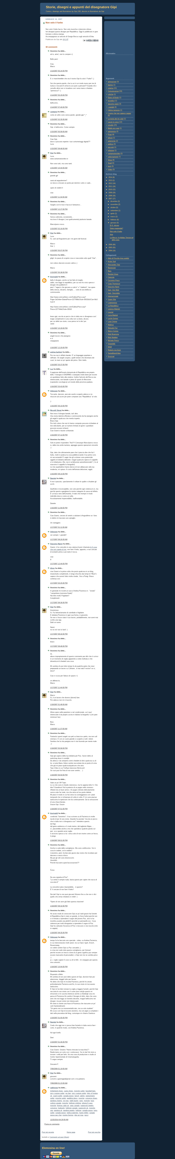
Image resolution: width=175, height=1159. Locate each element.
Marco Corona (113, 331)
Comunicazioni (113, 91)
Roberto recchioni (114, 350)
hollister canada (71, 1108)
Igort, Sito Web (113, 290)
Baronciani (112, 268)
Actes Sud (112, 261)
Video (110, 169)
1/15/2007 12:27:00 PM (59, 209)
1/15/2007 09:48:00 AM (58, 149)
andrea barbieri (56, 352)
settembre (114, 210)
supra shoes (68, 1091)
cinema (110, 88)
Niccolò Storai (55, 410)
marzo (113, 217)
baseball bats (90, 1091)
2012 (111, 183)
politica (110, 144)
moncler (81, 1098)
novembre (114, 204)
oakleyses (54, 1088)
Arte (111, 234)
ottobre (113, 207)
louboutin (61, 1108)
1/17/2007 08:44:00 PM (59, 634)
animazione (112, 82)
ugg (51, 1110)
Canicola (111, 277)
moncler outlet (79, 1091)
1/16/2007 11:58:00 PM (58, 508)
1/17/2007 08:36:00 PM (59, 603)
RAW (110, 347)
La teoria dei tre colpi (115, 119)
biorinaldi (54, 277)
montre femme (68, 1115)
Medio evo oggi (113, 128)
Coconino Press (114, 280)
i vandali (111, 107)
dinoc (52, 568)
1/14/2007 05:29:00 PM (59, 95)
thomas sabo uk (63, 1106)
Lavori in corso (113, 122)
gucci (86, 1115)
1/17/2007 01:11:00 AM (58, 527)
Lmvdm (110, 125)
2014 (111, 177)
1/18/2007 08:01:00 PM (59, 840)
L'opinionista (112, 303)
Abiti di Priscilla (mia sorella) (118, 258)
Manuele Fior (112, 328)
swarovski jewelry (86, 1106)
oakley (82, 1096)
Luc (51, 369)
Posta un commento (51, 1124)
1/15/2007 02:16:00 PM (59, 229)
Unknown (54, 391)
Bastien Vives (113, 274)
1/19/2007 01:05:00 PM (59, 1018)
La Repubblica (113, 306)
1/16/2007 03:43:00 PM (59, 386)
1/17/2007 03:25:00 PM (59, 583)
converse (53, 1108)
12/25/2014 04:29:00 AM (59, 1120)
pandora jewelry (69, 1110)
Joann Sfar (112, 299)
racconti (111, 147)
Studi (110, 163)
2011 (111, 186)
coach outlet (57, 1096)
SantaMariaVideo (114, 353)
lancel (77, 1096)
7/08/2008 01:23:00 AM (58, 1083)
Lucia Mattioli (113, 315)
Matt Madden (113, 337)
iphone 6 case (87, 1103)
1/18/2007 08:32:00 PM (59, 906)
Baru (109, 271)
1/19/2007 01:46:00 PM (59, 1042)
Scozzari (111, 356)
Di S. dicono (114, 225)
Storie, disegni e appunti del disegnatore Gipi (81, 7)
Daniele (53, 478)
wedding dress (72, 1098)
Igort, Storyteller (114, 293)
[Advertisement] (118, 37)
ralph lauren (74, 1101)
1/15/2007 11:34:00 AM (58, 197)
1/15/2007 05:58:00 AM (58, 132)
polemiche (111, 141)
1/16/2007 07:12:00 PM (59, 435)
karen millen (83, 1113)
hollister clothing (75, 1103)
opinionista (112, 131)
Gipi (52, 153)
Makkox (111, 325)
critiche (110, 94)
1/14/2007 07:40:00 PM (59, 107)
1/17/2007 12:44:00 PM (59, 564)
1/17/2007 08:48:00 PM (59, 646)
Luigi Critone (112, 322)
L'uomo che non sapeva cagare (119, 113)
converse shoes (91, 1098)
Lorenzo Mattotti (114, 309)
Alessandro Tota (114, 265)
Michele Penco (113, 341)
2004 (111, 251)
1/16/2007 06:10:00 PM (59, 406)
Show (110, 160)
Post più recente (48, 1132)
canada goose (68, 1096)
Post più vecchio (94, 1132)
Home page (71, 1132)
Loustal (110, 312)
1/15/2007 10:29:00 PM (59, 328)
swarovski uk (83, 1108)
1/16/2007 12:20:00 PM (59, 348)
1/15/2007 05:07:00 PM (59, 250)
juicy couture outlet (57, 1093)
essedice (111, 101)
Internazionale (113, 296)
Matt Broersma (113, 334)
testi (109, 166)
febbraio (113, 220)
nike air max (78, 1115)
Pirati (110, 135)
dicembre (114, 201)
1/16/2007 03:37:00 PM (59, 365)
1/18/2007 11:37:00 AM (58, 729)
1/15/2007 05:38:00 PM (59, 272)
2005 (111, 247)
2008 (111, 196)
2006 (111, 245)
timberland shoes (56, 1091)
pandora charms (56, 1101)
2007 (111, 199)
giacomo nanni (113, 104)
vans (81, 1101)
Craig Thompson (114, 284)
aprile (112, 213)
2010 (111, 189)
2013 (111, 180)
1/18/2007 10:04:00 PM (59, 967)
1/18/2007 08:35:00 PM (59, 933)
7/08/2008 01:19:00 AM (58, 1069)
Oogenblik (111, 344)
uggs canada (74, 1106)
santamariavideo (114, 154)
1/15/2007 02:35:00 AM (58, 119)
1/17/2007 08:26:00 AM (58, 539)
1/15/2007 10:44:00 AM (58, 168)
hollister (78, 1110)
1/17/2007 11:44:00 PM (58, 688)
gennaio (113, 223)
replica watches (72, 1113)
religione (111, 150)
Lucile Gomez (113, 318)
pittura (110, 138)
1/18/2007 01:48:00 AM (58, 704)
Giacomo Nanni (56, 544)
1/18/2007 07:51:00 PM (59, 809)
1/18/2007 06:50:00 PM (59, 775)
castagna (53, 112)
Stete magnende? (116, 228)
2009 (111, 193)
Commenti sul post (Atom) (59, 1137)
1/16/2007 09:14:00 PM (59, 474)
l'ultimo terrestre (114, 110)
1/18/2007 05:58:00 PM (59, 748)
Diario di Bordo (113, 98)
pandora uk (58, 1110)
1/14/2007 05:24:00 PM (59, 71)
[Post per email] (84, 40)
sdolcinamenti (113, 157)
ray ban (68, 1093)
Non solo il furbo (116, 231)
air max (66, 1101)
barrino (110, 85)
